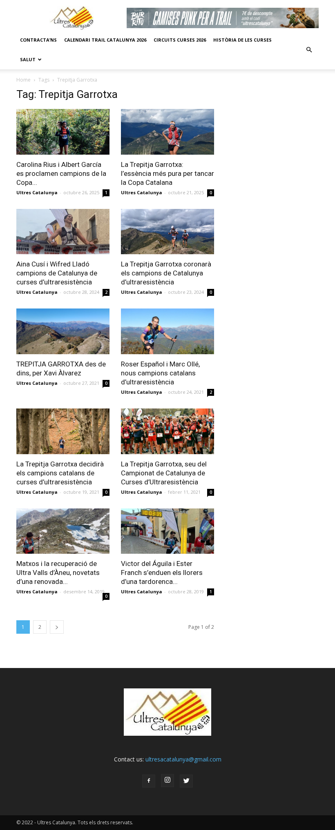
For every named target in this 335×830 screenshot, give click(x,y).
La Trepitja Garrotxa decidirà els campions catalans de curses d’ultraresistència (60, 473)
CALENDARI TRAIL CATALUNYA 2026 (105, 40)
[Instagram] (167, 780)
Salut (28, 59)
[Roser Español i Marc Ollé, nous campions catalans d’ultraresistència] (167, 331)
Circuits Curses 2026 (180, 40)
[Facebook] (148, 781)
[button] (309, 50)
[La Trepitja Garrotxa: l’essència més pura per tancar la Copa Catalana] (167, 132)
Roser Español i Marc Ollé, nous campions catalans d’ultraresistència (160, 373)
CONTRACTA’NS (38, 40)
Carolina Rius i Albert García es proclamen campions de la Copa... (61, 173)
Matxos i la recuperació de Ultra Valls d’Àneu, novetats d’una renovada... (58, 572)
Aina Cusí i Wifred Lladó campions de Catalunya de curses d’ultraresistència (56, 273)
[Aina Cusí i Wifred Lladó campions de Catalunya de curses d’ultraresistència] (62, 232)
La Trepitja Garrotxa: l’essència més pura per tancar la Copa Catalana (167, 173)
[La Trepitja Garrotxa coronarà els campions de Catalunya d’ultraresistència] (167, 232)
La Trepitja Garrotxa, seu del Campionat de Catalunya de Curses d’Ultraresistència (164, 473)
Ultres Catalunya (37, 192)
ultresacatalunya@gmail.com (183, 759)
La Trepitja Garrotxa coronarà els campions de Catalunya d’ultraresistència (166, 273)
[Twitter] (186, 781)
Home (23, 79)
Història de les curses (242, 40)
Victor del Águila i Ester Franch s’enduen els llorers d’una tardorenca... (162, 572)
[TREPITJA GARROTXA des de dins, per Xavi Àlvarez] (62, 331)
